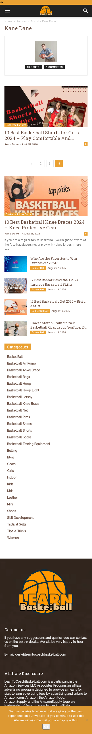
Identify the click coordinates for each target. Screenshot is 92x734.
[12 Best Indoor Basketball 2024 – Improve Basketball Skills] (15, 285)
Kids (10, 484)
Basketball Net (40, 310)
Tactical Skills (16, 524)
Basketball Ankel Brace (23, 370)
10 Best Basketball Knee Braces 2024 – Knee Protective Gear (44, 225)
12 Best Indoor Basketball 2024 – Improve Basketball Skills (55, 282)
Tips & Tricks (16, 531)
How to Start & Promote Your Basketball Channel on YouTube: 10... (58, 325)
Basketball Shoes (19, 424)
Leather (12, 497)
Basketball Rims (18, 417)
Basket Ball (38, 268)
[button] (85, 11)
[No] (86, 720)
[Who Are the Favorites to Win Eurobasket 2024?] (15, 264)
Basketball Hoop (19, 383)
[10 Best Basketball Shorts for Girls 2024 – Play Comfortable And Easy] (46, 106)
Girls (10, 470)
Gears (11, 464)
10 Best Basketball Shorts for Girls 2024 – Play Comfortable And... (41, 135)
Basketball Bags (18, 377)
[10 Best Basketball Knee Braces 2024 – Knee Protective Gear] (46, 196)
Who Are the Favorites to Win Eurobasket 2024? (53, 260)
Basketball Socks (19, 437)
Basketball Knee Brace (18, 214)
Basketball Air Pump (21, 363)
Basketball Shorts (16, 125)
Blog (10, 457)
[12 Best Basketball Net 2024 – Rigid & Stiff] (15, 307)
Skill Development (20, 517)
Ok (46, 726)
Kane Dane (11, 144)
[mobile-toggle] (7, 11)
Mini (10, 504)
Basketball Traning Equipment (28, 444)
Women (13, 538)
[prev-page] (31, 163)
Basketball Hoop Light (23, 390)
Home (8, 21)
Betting (12, 450)
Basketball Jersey (19, 397)
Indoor (12, 477)
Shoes (11, 511)
